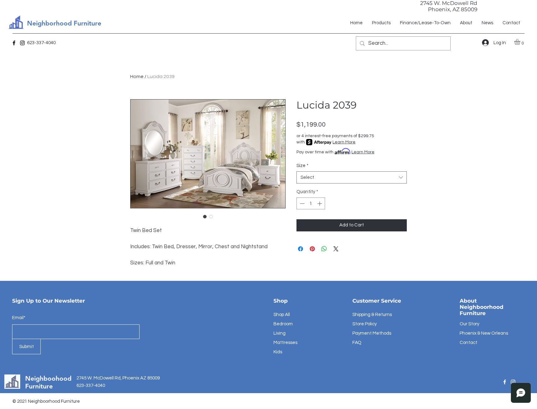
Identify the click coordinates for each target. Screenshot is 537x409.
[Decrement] (301, 203)
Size (302, 165)
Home (137, 76)
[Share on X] (336, 249)
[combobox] (351, 177)
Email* (18, 317)
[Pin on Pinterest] (312, 249)
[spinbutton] (311, 203)
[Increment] (320, 203)
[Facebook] (14, 43)
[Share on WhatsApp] (324, 249)
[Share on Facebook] (300, 249)
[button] (520, 42)
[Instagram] (22, 43)
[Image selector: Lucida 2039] (205, 216)
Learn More (344, 142)
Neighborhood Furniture (64, 23)
